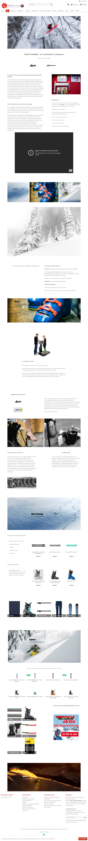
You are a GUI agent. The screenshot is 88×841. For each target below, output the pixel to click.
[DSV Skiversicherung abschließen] (66, 727)
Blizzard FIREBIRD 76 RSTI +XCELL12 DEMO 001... (17, 680)
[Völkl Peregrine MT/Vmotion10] (53, 675)
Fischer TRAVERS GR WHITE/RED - (71, 581)
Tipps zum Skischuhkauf (49, 802)
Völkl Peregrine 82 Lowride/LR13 (71, 680)
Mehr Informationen (50, 838)
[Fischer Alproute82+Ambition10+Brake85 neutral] (71, 545)
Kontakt (24, 802)
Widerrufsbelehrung (27, 805)
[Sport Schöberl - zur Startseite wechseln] (12, 6)
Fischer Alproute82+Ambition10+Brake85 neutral (71, 552)
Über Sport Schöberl (48, 803)
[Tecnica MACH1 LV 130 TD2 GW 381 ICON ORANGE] (53, 692)
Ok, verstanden (82, 838)
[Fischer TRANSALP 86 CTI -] (38, 545)
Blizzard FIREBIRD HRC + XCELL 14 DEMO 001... (35, 680)
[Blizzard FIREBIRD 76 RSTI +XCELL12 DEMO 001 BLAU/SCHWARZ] (17, 675)
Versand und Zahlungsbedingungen (30, 803)
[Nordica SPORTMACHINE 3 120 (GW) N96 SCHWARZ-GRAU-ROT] (17, 692)
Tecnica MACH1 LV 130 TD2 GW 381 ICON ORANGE (53, 697)
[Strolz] (33, 65)
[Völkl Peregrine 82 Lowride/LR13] (71, 675)
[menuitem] (40, 4)
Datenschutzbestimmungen (79, 820)
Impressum (25, 810)
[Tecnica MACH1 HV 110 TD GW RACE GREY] (71, 692)
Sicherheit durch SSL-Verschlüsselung (52, 800)
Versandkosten (41, 829)
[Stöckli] (51, 65)
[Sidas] (18, 410)
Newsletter (24, 797)
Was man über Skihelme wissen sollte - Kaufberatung (53, 806)
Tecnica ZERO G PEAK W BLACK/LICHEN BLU (38, 581)
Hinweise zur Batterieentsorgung (51, 797)
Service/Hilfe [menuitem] (83, 1)
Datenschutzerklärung (27, 807)
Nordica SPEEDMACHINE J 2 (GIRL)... (35, 696)
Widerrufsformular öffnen (28, 799)
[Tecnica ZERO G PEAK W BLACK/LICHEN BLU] (38, 574)
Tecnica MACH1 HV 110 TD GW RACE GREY (71, 697)
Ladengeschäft (47, 799)
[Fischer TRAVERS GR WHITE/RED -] (71, 574)
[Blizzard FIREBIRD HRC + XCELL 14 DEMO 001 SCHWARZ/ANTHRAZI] (35, 675)
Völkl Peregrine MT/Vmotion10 (53, 680)
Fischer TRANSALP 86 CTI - (39, 552)
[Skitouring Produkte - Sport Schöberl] (18, 192)
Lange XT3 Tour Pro (55, 581)
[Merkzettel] (68, 4)
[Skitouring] (44, 522)
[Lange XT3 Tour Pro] (55, 574)
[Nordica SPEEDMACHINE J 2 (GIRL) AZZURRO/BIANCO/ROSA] (35, 692)
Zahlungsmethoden (26, 800)
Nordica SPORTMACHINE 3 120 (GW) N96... (17, 697)
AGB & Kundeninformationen (29, 808)
